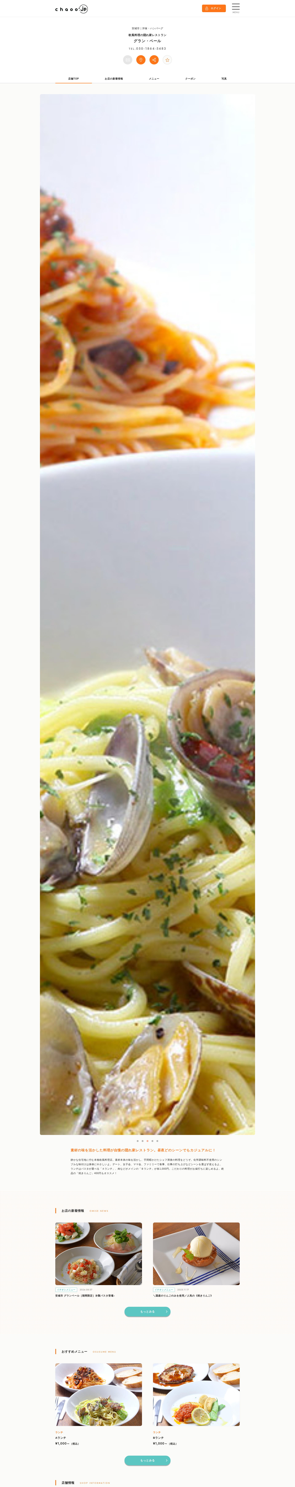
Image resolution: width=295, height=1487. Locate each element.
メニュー (154, 78)
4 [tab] (152, 1141)
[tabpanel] (147, 614)
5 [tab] (157, 1141)
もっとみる (147, 1311)
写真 (224, 78)
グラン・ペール (147, 41)
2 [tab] (143, 1141)
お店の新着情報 (114, 78)
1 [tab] (138, 1141)
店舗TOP (73, 78)
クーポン (190, 78)
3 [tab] (147, 1141)
